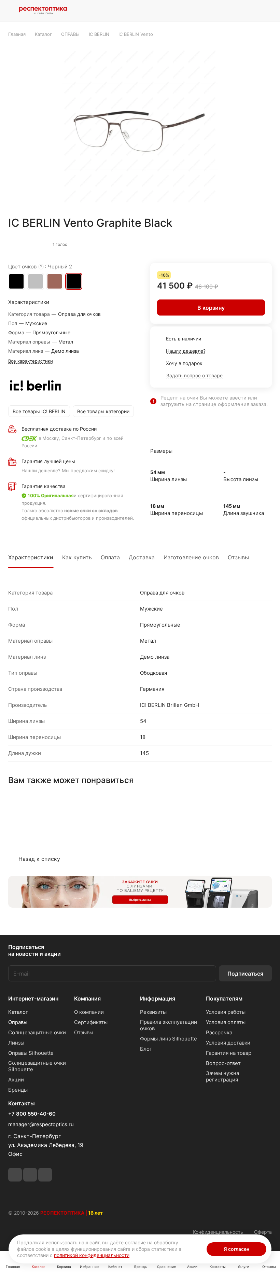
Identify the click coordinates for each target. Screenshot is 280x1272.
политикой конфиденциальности (91, 1255)
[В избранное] (236, 243)
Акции (16, 1079)
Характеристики (30, 557)
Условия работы (226, 1012)
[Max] (45, 1175)
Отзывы (238, 557)
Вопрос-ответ (223, 1063)
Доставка (142, 557)
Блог (146, 1049)
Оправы (17, 1022)
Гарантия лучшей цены (48, 461)
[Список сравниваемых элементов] (232, 10)
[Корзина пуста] (267, 10)
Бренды (18, 1090)
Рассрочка (219, 1032)
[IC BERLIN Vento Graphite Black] (140, 126)
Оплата (110, 557)
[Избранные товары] (250, 10)
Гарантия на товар (228, 1053)
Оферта (263, 1232)
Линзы (16, 1042)
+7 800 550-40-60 (32, 1114)
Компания (87, 998)
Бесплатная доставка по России (59, 429)
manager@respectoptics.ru (41, 1124)
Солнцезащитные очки (37, 1032)
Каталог (18, 1012)
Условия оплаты (226, 1022)
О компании (89, 1012)
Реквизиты (153, 1012)
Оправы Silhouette (31, 1053)
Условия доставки (228, 1042)
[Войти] (215, 10)
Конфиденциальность (218, 1232)
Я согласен (236, 1249)
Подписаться (245, 973)
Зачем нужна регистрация (222, 1076)
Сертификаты (91, 1022)
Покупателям (224, 998)
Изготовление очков (191, 557)
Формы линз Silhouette (168, 1038)
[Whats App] (30, 1175)
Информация (157, 998)
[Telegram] (15, 1175)
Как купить (77, 557)
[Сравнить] (250, 243)
